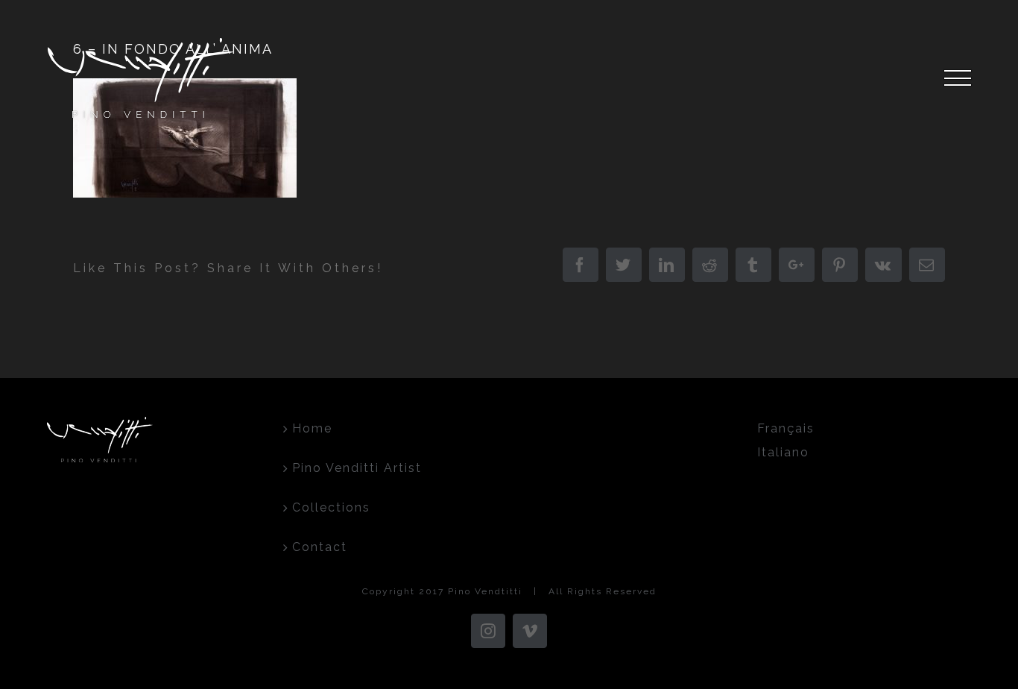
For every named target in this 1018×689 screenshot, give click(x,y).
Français (786, 428)
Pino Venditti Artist (357, 468)
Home (312, 428)
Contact (319, 547)
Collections (331, 507)
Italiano (783, 452)
